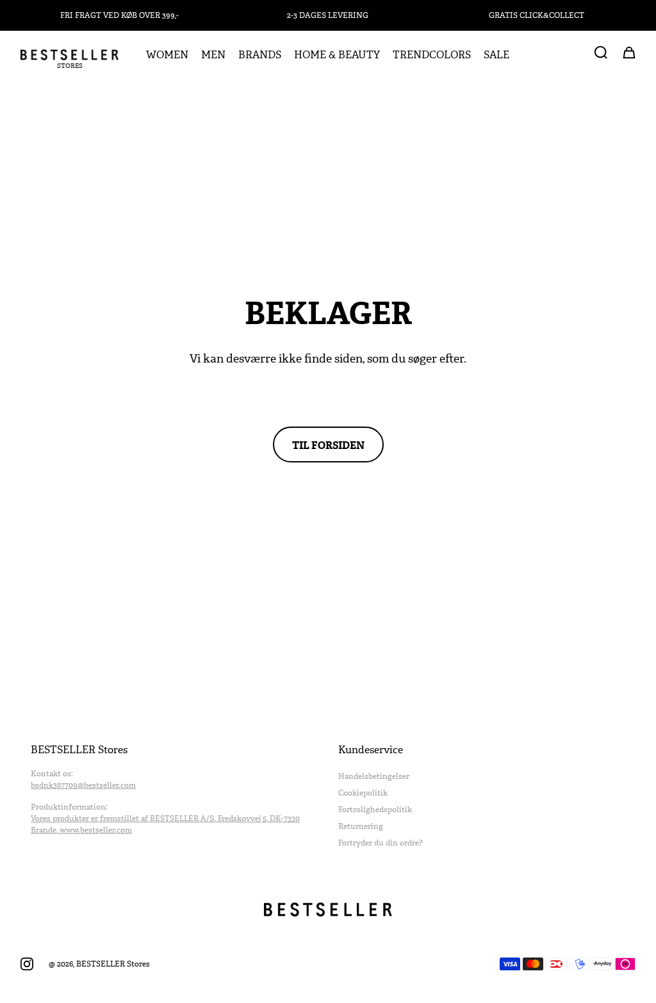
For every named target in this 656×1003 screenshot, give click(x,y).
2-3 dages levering (327, 15)
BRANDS (259, 55)
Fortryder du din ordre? (380, 843)
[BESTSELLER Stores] (69, 54)
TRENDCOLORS (432, 55)
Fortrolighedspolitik (375, 809)
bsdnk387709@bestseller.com (83, 785)
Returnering (360, 826)
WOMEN (167, 55)
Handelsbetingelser (373, 776)
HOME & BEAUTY (337, 55)
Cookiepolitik (363, 793)
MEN (213, 55)
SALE (496, 55)
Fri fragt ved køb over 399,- (119, 15)
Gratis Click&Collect (536, 15)
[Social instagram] (26, 964)
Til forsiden (328, 444)
